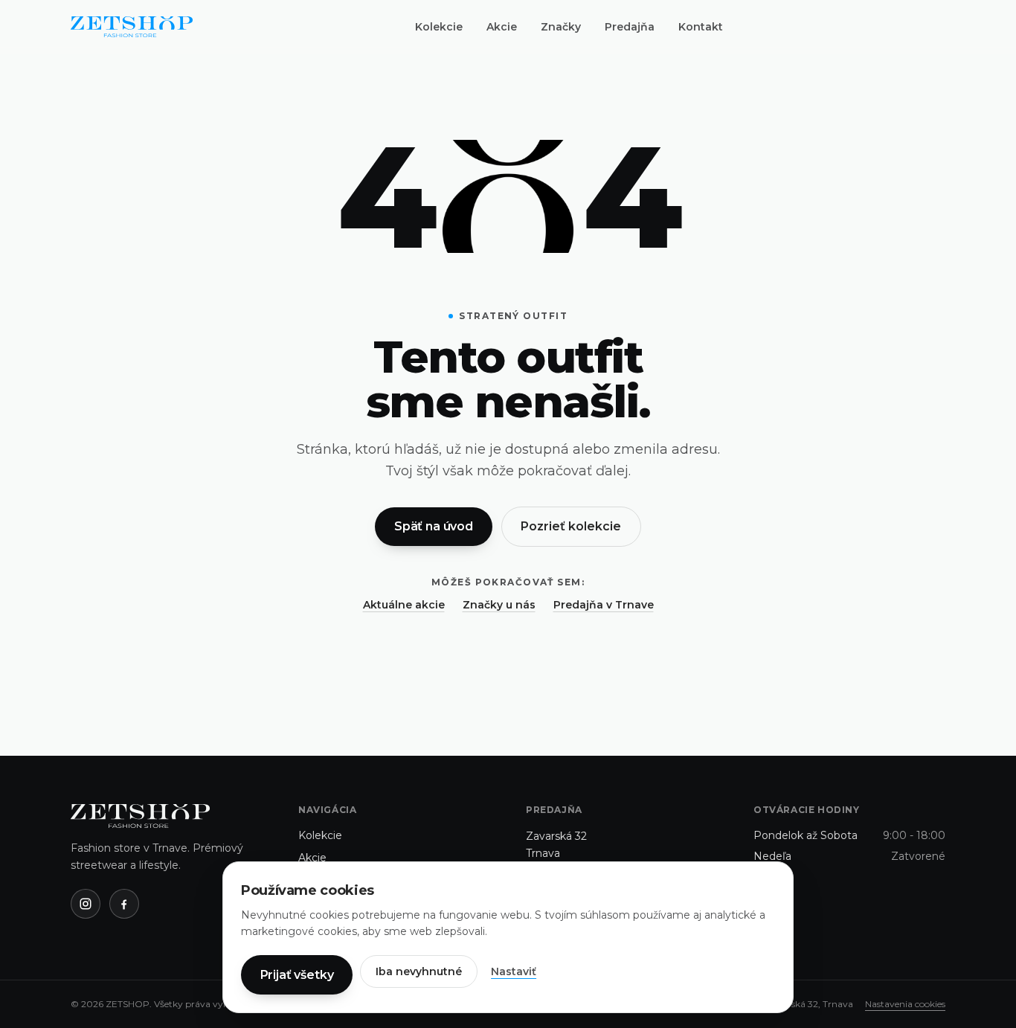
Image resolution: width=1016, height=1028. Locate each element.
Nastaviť (513, 971)
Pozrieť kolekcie (571, 526)
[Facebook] (124, 904)
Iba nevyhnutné (419, 971)
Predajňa (630, 26)
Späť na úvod (433, 526)
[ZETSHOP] (132, 26)
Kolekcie (439, 26)
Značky (561, 26)
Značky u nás (499, 604)
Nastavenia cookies (905, 1003)
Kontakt (700, 26)
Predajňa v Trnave (603, 604)
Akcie (501, 26)
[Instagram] (85, 904)
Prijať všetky (297, 975)
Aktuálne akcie (404, 604)
